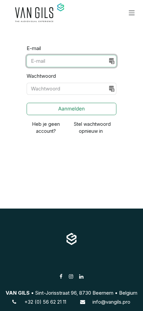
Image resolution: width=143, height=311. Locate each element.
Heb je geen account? (46, 127)
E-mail (34, 48)
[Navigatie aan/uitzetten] (131, 12)
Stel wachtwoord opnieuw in (91, 127)
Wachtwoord (41, 76)
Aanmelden (71, 108)
